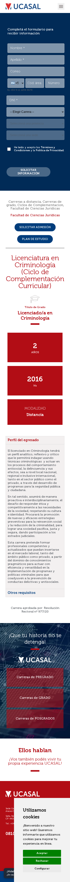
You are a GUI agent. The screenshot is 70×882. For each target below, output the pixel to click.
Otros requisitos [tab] (21, 593)
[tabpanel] (35, 516)
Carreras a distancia (24, 201)
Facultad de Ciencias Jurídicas (35, 208)
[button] (61, 6)
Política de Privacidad (50, 150)
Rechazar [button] (42, 861)
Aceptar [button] (42, 853)
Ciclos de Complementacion (40, 205)
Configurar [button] (42, 868)
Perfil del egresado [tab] (23, 440)
